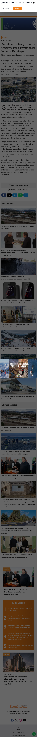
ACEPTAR (17, 8)
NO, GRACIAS (6, 8)
